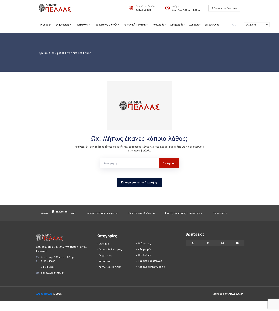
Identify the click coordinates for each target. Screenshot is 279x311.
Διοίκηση (46, 213)
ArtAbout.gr (235, 293)
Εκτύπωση (61, 211)
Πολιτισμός (158, 24)
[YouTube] (237, 243)
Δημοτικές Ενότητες (110, 249)
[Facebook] (193, 243)
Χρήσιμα (194, 24)
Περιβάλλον (81, 24)
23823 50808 (48, 267)
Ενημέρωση (62, 24)
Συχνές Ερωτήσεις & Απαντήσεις (183, 213)
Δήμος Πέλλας (44, 293)
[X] (207, 243)
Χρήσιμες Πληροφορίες (151, 266)
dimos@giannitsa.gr (52, 272)
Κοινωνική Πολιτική (135, 24)
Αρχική (43, 53)
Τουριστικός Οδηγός (105, 24)
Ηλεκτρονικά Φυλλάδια (141, 213)
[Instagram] (222, 243)
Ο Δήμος (45, 24)
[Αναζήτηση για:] (129, 163)
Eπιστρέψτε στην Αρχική (137, 182)
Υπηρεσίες (104, 261)
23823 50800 (143, 9)
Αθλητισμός (176, 24)
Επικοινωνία (212, 24)
